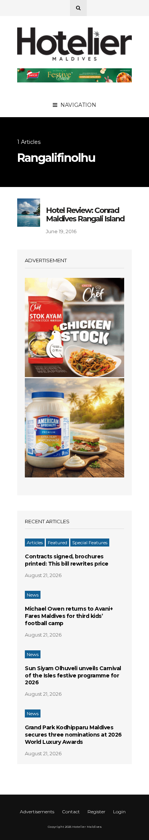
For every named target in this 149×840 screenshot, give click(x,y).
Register (96, 811)
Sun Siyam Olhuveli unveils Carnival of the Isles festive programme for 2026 (73, 675)
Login (119, 811)
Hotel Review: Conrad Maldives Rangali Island (85, 214)
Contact (71, 811)
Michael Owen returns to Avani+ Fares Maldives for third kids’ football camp (69, 616)
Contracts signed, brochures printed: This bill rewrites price (67, 560)
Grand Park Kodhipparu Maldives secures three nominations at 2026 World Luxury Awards (73, 734)
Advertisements (37, 811)
